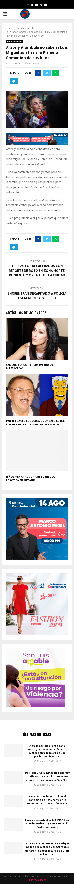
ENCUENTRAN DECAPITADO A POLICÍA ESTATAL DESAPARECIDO (37, 296)
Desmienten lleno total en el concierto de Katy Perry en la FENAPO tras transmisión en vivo (47, 800)
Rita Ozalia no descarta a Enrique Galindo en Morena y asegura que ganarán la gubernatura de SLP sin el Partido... (47, 848)
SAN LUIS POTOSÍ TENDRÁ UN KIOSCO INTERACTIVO (29, 367)
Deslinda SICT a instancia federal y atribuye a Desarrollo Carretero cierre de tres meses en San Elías (47, 776)
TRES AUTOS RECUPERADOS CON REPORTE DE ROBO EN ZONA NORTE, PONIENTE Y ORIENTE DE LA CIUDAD (37, 270)
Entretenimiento (14, 42)
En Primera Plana (37, 880)
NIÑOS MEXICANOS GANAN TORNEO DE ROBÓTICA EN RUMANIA (30, 478)
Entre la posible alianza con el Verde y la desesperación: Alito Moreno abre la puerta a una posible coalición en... (47, 751)
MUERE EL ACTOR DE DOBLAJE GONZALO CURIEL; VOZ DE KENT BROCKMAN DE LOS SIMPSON (35, 423)
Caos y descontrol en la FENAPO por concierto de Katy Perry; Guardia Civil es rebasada (47, 823)
